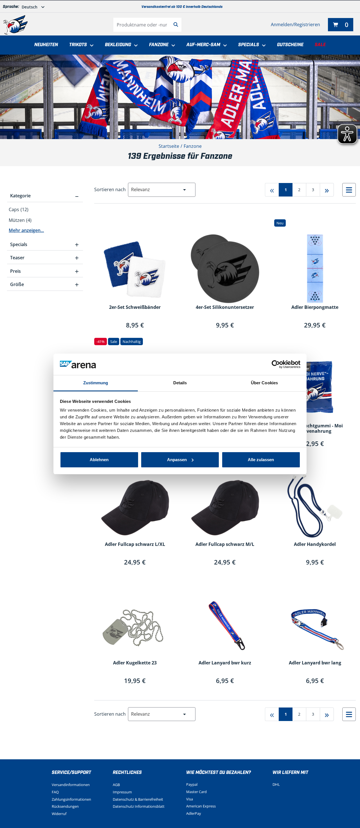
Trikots (78, 45)
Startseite (169, 146)
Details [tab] (180, 382)
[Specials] (262, 45)
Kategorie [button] (44, 195)
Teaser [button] (44, 257)
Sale (320, 45)
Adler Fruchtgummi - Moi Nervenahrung (315, 428)
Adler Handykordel (315, 544)
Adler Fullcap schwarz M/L (224, 544)
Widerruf (59, 813)
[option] (45, 209)
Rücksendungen (65, 806)
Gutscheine (290, 45)
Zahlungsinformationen (71, 799)
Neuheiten (46, 45)
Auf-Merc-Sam (203, 45)
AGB (116, 784)
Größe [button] (44, 284)
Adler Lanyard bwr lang (315, 663)
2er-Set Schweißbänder (135, 307)
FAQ (55, 791)
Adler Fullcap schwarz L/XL (135, 544)
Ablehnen (99, 459)
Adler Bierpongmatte (314, 307)
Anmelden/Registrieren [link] (295, 24)
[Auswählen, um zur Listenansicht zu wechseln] (349, 190)
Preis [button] (44, 271)
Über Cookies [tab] (264, 382)
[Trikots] (90, 45)
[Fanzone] (171, 45)
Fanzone (158, 45)
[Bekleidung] (134, 45)
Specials (248, 45)
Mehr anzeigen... (26, 230)
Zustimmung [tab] (95, 382)
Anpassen (177, 459)
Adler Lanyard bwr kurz (225, 663)
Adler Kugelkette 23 (135, 663)
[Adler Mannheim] (15, 25)
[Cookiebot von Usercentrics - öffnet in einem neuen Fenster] (275, 364)
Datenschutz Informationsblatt (139, 806)
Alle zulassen (261, 459)
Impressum (122, 791)
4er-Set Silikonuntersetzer (225, 307)
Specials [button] (44, 244)
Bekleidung (118, 45)
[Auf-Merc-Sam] (223, 45)
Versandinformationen (71, 784)
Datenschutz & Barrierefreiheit (138, 799)
